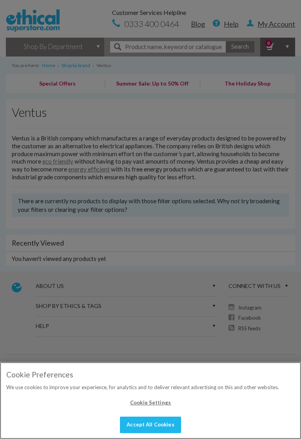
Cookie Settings (150, 402)
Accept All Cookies (150, 424)
